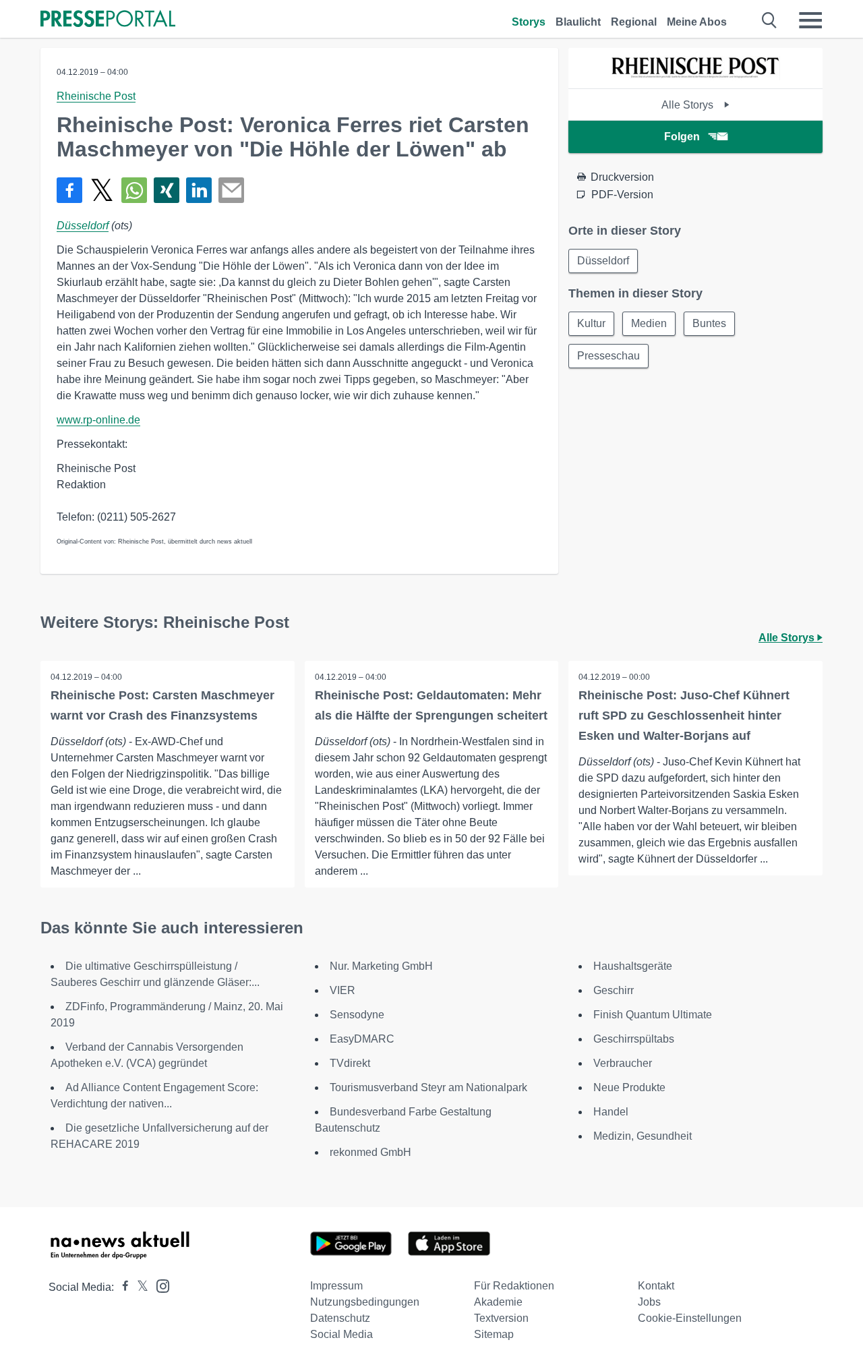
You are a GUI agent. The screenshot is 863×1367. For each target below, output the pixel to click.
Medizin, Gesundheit (642, 1136)
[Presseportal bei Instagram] (158, 1285)
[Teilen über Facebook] (69, 190)
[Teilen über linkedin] (199, 190)
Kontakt (656, 1285)
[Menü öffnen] (810, 20)
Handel (610, 1111)
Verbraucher (622, 1063)
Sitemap (494, 1334)
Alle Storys (688, 105)
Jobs (649, 1302)
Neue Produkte (629, 1087)
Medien (649, 323)
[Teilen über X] (102, 190)
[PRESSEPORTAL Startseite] (107, 20)
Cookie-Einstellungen (690, 1318)
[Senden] (231, 190)
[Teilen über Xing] (166, 190)
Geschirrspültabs (633, 1039)
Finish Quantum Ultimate (652, 1014)
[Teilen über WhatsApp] (134, 190)
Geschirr (613, 990)
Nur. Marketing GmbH (381, 966)
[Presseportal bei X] (138, 1287)
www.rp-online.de (98, 420)
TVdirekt (350, 1063)
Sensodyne (357, 1014)
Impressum (336, 1285)
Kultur (591, 323)
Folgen (682, 136)
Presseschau (608, 355)
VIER (342, 990)
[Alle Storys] (696, 76)
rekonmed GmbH (370, 1152)
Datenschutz (340, 1318)
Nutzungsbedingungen (364, 1302)
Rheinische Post (96, 96)
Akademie (498, 1302)
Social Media (341, 1334)
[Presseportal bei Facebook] (121, 1287)
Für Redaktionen (514, 1285)
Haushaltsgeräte (632, 966)
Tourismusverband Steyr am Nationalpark (428, 1087)
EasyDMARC (362, 1039)
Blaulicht (578, 22)
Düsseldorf (83, 225)
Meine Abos (697, 22)
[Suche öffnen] (769, 20)
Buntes (709, 323)
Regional (634, 22)
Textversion (501, 1318)
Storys (528, 22)
